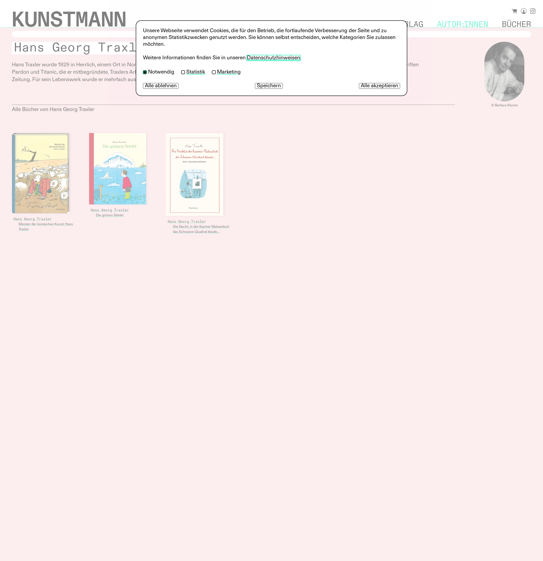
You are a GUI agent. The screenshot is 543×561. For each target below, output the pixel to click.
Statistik (195, 72)
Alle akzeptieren (379, 86)
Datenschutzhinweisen (273, 58)
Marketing (229, 72)
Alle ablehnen (161, 86)
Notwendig (161, 72)
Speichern (269, 86)
